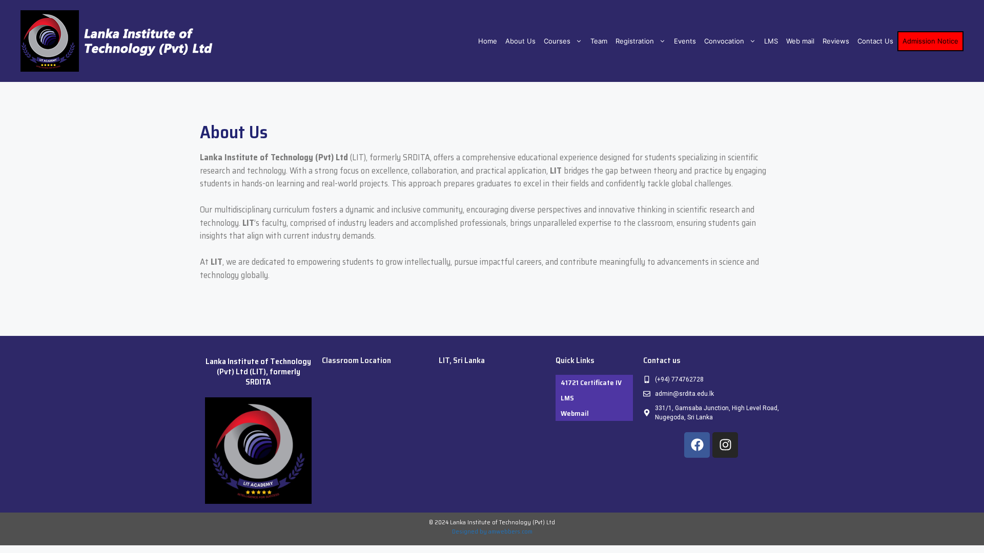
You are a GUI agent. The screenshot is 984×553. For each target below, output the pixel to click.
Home (487, 41)
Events (685, 41)
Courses (557, 41)
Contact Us (875, 41)
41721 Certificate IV (591, 382)
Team (598, 41)
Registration (635, 41)
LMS (771, 41)
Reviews (836, 41)
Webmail (575, 413)
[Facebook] (697, 445)
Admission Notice (930, 41)
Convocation (724, 41)
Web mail (800, 41)
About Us (520, 41)
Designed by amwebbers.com (492, 531)
